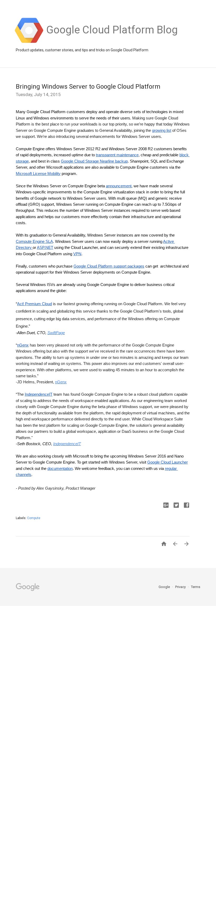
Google (165, 587)
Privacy (180, 587)
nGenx (61, 382)
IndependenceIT (67, 444)
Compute (33, 518)
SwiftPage (56, 333)
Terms (195, 587)
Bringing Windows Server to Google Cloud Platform (88, 86)
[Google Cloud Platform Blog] (112, 42)
